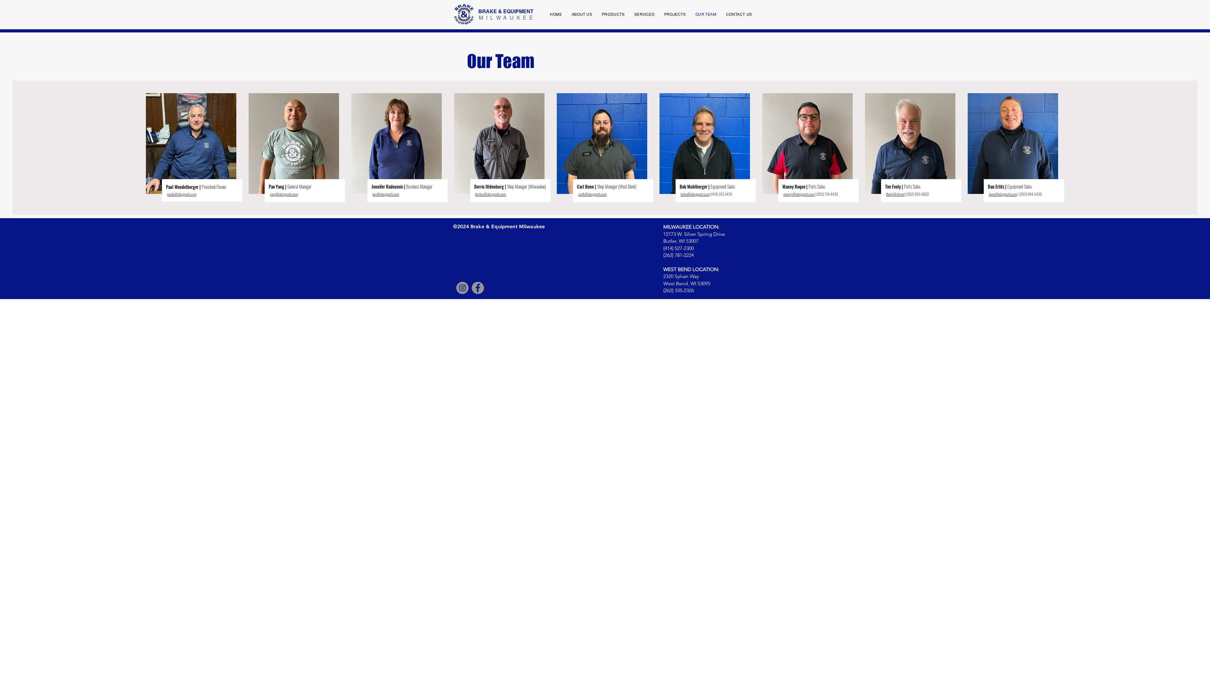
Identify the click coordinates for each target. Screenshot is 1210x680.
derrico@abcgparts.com (490, 194)
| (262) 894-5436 (1029, 194)
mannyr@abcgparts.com (799, 194)
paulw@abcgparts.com (181, 194)
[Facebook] (478, 288)
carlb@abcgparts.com (593, 194)
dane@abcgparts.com (1003, 194)
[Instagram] (462, 288)
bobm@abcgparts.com (695, 194)
